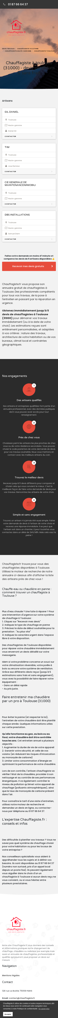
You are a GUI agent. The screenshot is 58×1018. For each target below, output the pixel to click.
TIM (7, 147)
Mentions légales (11, 975)
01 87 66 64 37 (18, 4)
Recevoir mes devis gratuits (28, 266)
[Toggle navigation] (53, 27)
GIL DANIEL (11, 111)
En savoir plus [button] (44, 1009)
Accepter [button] (8, 1014)
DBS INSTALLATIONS (17, 214)
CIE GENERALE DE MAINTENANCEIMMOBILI (20, 184)
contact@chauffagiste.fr (22, 998)
